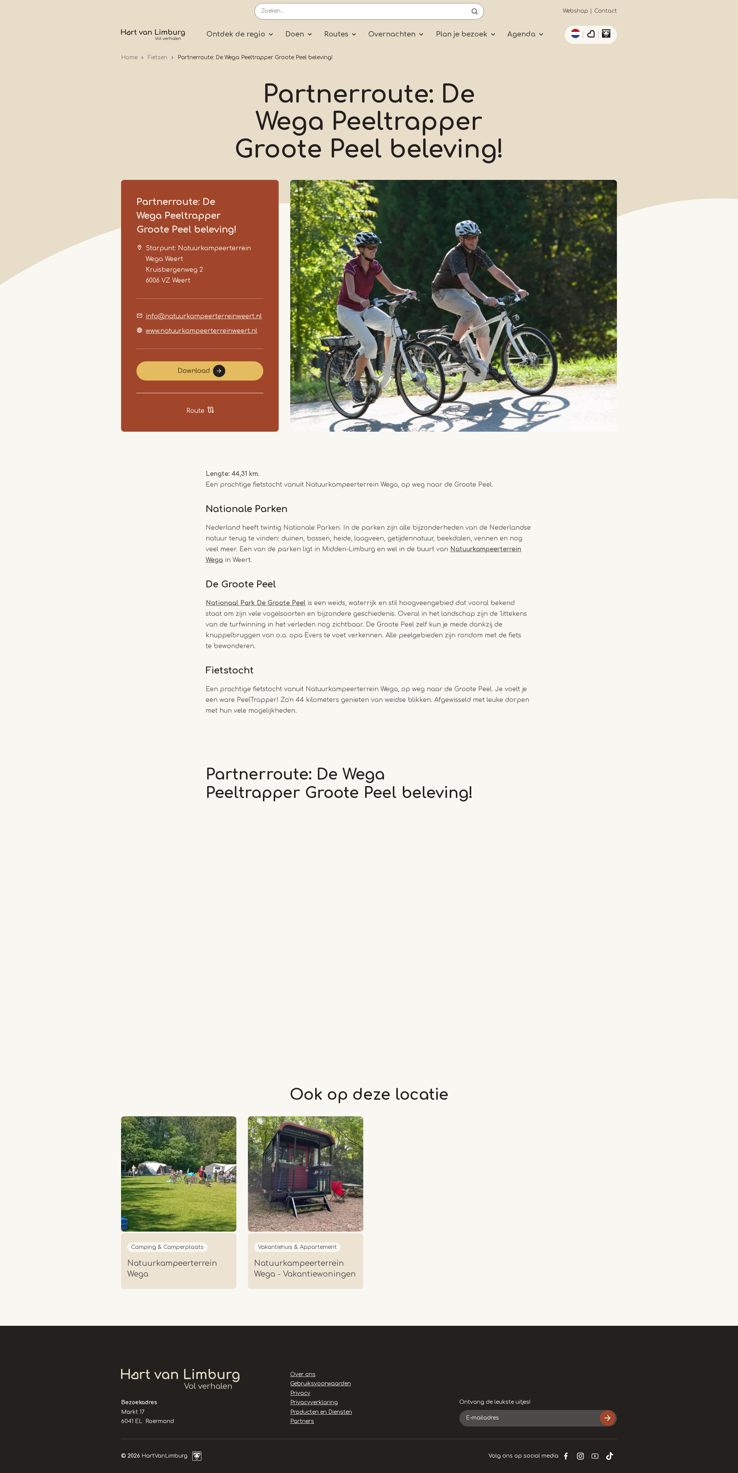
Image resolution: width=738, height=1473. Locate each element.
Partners (302, 1421)
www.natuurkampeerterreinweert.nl (201, 331)
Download (194, 370)
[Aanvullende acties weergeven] (574, 33)
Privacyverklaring (314, 1402)
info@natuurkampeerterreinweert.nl (204, 316)
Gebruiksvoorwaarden (320, 1384)
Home (129, 57)
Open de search (474, 11)
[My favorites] (590, 35)
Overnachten (392, 34)
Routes (336, 34)
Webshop (575, 11)
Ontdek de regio (235, 34)
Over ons (303, 1374)
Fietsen (157, 57)
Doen (294, 34)
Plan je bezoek (461, 34)
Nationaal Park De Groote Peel (256, 603)
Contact (605, 11)
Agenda (521, 34)
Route (195, 410)
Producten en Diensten (321, 1412)
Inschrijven (607, 1418)
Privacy (300, 1393)
